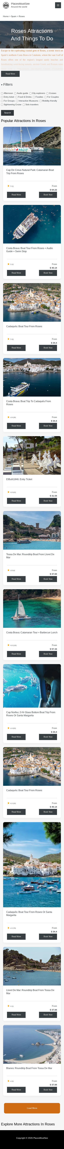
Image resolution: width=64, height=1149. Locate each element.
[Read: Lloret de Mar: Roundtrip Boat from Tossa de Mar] (32, 966)
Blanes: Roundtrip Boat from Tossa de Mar (29, 1068)
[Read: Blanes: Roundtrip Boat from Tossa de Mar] (32, 1044)
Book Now (48, 195)
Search (7, 113)
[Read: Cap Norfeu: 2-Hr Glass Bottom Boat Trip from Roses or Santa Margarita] (32, 686)
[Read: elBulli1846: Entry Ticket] (32, 455)
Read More (10, 74)
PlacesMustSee (20, 3)
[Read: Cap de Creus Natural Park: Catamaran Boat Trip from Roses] (32, 146)
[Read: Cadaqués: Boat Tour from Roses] (32, 302)
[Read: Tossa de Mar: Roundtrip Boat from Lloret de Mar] (32, 530)
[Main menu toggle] (58, 5)
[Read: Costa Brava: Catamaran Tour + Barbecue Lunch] (32, 608)
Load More (32, 1108)
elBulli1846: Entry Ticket (19, 479)
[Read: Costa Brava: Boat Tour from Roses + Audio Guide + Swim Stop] (32, 224)
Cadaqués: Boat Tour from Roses (24, 326)
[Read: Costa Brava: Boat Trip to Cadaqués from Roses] (32, 377)
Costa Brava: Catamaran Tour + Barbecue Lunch (31, 632)
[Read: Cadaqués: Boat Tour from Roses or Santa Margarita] (32, 865)
